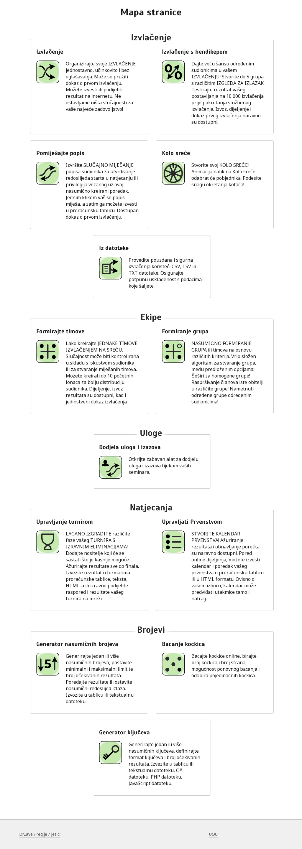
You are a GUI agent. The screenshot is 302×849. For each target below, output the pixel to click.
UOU (213, 834)
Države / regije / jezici (39, 834)
